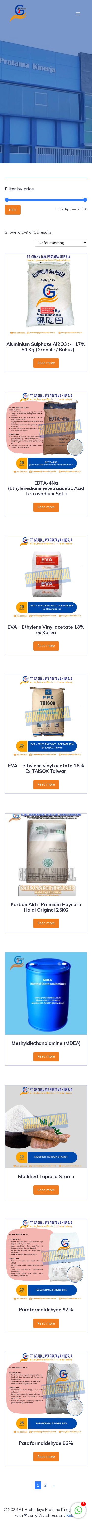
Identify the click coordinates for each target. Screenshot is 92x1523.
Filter (13, 209)
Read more (46, 362)
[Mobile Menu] (78, 13)
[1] (78, 1513)
